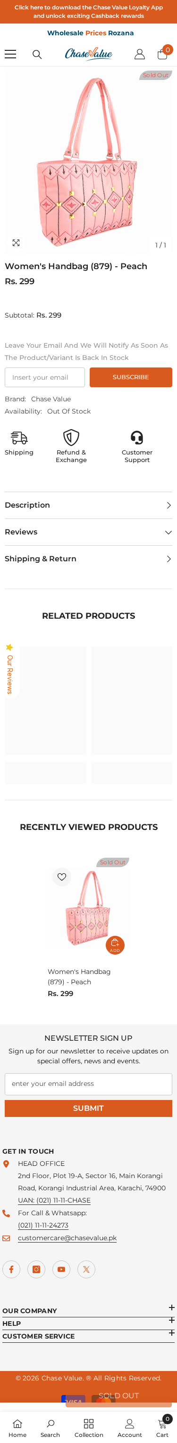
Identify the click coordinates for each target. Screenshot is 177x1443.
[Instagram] (36, 1269)
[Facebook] (11, 1269)
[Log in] (140, 54)
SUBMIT (88, 1108)
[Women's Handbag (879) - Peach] (88, 908)
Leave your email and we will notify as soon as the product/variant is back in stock (86, 351)
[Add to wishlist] (61, 877)
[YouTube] (61, 1269)
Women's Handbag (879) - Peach (79, 976)
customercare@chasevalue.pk (67, 1238)
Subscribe (131, 377)
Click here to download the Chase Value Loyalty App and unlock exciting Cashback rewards (89, 11)
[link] (45, 767)
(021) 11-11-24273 (43, 1225)
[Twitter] (86, 1269)
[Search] (37, 54)
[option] (88, 163)
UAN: (27, 1200)
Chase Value (51, 399)
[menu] (10, 54)
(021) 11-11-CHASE (63, 1200)
